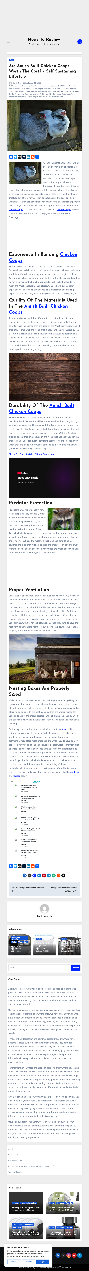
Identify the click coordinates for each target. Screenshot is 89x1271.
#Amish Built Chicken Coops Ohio (43, 91)
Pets (12, 60)
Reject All (28, 1262)
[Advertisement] (44, 236)
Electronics (17, 1224)
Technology (28, 1224)
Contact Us (13, 1155)
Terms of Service (15, 1172)
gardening (75, 772)
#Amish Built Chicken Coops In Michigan (28, 89)
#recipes (34, 97)
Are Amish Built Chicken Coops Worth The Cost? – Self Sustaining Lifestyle (42, 71)
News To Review (44, 40)
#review (42, 97)
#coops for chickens (17, 97)
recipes (16, 776)
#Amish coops (62, 91)
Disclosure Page (15, 1160)
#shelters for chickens (54, 97)
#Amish (14, 86)
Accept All (42, 1262)
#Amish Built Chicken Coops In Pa (56, 89)
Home (51, 1203)
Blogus (52, 1267)
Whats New (22, 942)
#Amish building (24, 86)
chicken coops (16, 209)
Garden (15, 1203)
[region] (28, 1255)
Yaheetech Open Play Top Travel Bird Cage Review (69, 946)
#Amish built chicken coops (41, 86)
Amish (64, 729)
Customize (14, 1262)
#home (28, 97)
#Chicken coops (55, 94)
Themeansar (65, 1267)
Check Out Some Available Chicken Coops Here (31, 454)
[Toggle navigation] (8, 41)
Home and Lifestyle (16, 938)
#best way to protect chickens (36, 94)
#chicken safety (68, 94)
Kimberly (19, 83)
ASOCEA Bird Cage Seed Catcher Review (43, 946)
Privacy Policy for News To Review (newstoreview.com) (31, 1166)
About (10, 1149)
